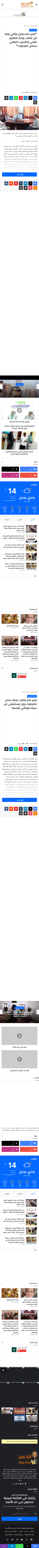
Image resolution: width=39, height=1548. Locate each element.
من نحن (26, 1531)
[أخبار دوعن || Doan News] (27, 4)
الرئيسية (33, 26)
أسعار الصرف (8, 1534)
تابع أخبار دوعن (33, 1435)
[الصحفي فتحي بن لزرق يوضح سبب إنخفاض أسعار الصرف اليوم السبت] (29, 619)
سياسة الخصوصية (29, 1534)
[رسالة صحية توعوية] (10, 619)
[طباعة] (35, 102)
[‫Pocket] (30, 188)
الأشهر (33, 520)
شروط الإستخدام (18, 1534)
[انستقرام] (18, 1484)
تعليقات (6, 520)
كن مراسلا (7, 1531)
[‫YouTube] (21, 1484)
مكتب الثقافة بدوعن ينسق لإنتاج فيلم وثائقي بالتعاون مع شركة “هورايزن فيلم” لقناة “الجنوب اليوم (13, 556)
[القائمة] (3, 5)
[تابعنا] (3, 1370)
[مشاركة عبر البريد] (6, 98)
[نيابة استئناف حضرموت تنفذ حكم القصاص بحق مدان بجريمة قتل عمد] (31, 547)
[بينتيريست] (21, 98)
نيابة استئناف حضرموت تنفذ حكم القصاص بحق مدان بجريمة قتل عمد (13, 546)
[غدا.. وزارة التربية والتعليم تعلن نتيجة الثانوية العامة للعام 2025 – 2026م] (31, 538)
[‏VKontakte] (6, 183)
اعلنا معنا (14, 1531)
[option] (19, 386)
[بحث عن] (37, 5)
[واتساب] (16, 98)
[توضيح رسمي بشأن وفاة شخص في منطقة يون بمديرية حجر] (19, 1418)
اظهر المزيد (20, 174)
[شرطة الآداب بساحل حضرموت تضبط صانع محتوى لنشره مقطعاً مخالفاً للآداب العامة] (31, 529)
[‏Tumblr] (21, 183)
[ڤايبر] (4, 1546)
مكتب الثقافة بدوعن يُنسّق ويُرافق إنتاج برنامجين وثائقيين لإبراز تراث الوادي (19, 388)
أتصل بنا (20, 1531)
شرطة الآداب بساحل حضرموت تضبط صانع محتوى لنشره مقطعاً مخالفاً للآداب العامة (13, 528)
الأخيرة (20, 520)
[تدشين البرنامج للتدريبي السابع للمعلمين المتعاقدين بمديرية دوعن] (19, 440)
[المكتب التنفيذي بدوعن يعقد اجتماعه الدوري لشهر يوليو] (32, 1418)
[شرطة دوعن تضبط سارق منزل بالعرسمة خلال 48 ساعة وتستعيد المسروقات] (19, 1410)
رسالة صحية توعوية (12, 626)
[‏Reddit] (11, 183)
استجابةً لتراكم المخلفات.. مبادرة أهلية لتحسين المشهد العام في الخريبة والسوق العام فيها (14, 566)
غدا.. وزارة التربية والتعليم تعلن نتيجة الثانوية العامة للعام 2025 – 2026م (13, 537)
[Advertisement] (19, 69)
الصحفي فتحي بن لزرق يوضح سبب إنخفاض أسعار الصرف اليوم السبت (29, 628)
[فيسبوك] (35, 98)
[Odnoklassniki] (35, 188)
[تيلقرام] (11, 98)
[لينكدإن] (26, 98)
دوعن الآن (27, 26)
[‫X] (30, 98)
